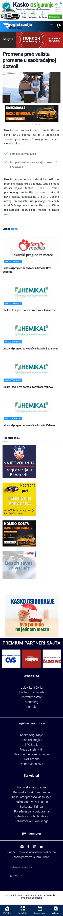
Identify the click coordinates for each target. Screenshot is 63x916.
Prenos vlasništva (31, 764)
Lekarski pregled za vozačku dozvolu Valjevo (29, 425)
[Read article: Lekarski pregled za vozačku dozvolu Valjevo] (31, 407)
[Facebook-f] (28, 845)
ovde (7, 214)
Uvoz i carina (31, 759)
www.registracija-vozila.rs (44, 895)
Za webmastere (31, 697)
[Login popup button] (58, 26)
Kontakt (31, 706)
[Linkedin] (34, 845)
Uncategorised (13, 261)
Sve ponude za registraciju (31, 754)
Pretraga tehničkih (31, 749)
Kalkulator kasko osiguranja (31, 792)
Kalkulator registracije (31, 787)
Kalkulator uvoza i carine (31, 801)
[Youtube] (41, 845)
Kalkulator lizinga (31, 806)
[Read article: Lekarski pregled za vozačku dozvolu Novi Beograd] (31, 250)
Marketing (31, 702)
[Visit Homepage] (17, 26)
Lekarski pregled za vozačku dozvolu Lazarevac (30, 348)
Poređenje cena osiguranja (31, 811)
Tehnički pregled (31, 740)
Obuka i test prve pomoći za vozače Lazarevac (29, 310)
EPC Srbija (31, 744)
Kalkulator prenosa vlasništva (31, 797)
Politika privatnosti (31, 692)
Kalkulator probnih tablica (31, 816)
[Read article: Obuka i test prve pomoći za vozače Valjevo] (31, 369)
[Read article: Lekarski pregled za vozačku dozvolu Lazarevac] (31, 330)
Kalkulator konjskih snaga (32, 821)
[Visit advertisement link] (31, 10)
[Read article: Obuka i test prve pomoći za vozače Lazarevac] (31, 292)
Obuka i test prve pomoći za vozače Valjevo (28, 387)
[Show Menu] (51, 26)
